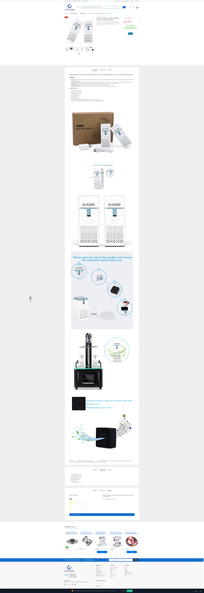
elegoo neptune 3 (127, 460)
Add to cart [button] (108, 549)
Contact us (98, 569)
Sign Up (135, 559)
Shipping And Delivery (128, 574)
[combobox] (102, 7)
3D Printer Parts (83, 13)
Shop (125, 569)
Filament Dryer (77, 462)
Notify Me (130, 33)
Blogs (125, 567)
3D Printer (130, 74)
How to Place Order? (113, 567)
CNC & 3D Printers (73, 13)
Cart (111, 572)
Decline (123, 590)
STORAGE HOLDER (102, 462)
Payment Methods (99, 572)
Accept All (129, 590)
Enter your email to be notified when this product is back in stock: (130, 28)
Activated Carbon (113, 460)
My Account (112, 569)
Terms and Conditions (128, 572)
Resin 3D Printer (95, 462)
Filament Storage (83, 462)
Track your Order (113, 574)
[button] (93, 17)
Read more (78, 549)
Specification (103, 69)
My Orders (112, 575)
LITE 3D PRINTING (89, 462)
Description (95, 69)
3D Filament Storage (102, 460)
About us (97, 567)
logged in (108, 499)
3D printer (108, 460)
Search (98, 586)
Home (66, 13)
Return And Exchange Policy (101, 575)
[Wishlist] (130, 7)
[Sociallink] (65, 584)
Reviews (110, 69)
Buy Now (102, 551)
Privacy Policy (98, 574)
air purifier (118, 460)
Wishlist (111, 577)
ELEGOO (121, 460)
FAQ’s (125, 575)
